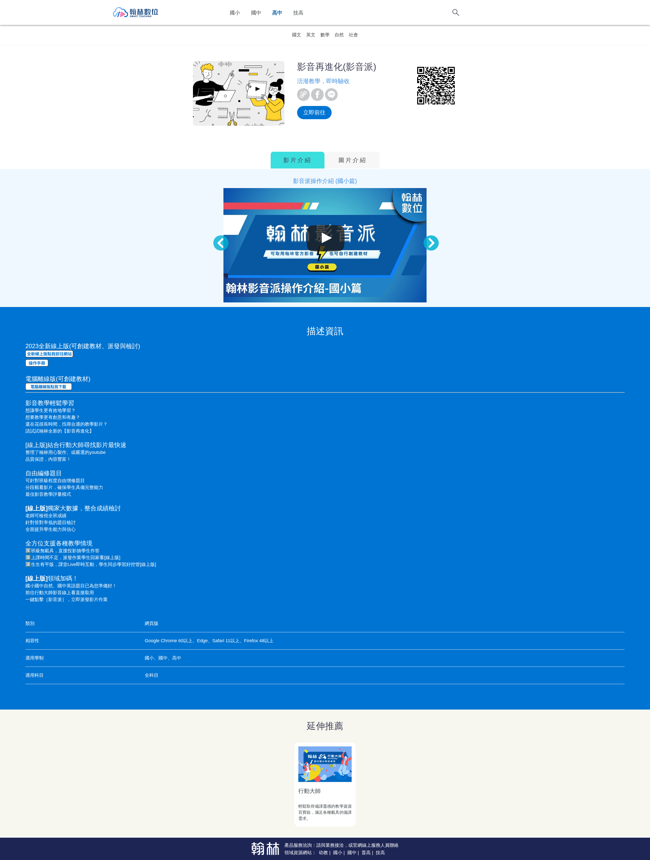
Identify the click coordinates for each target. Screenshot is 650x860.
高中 (277, 13)
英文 (310, 34)
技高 (298, 13)
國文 (296, 34)
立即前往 (314, 112)
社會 (353, 34)
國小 (235, 13)
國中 (256, 13)
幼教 (323, 852)
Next (426, 237)
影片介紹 (297, 160)
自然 (339, 34)
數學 (325, 34)
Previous (215, 237)
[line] (331, 94)
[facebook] (317, 94)
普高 (366, 852)
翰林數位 (135, 12)
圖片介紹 (352, 160)
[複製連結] (303, 94)
